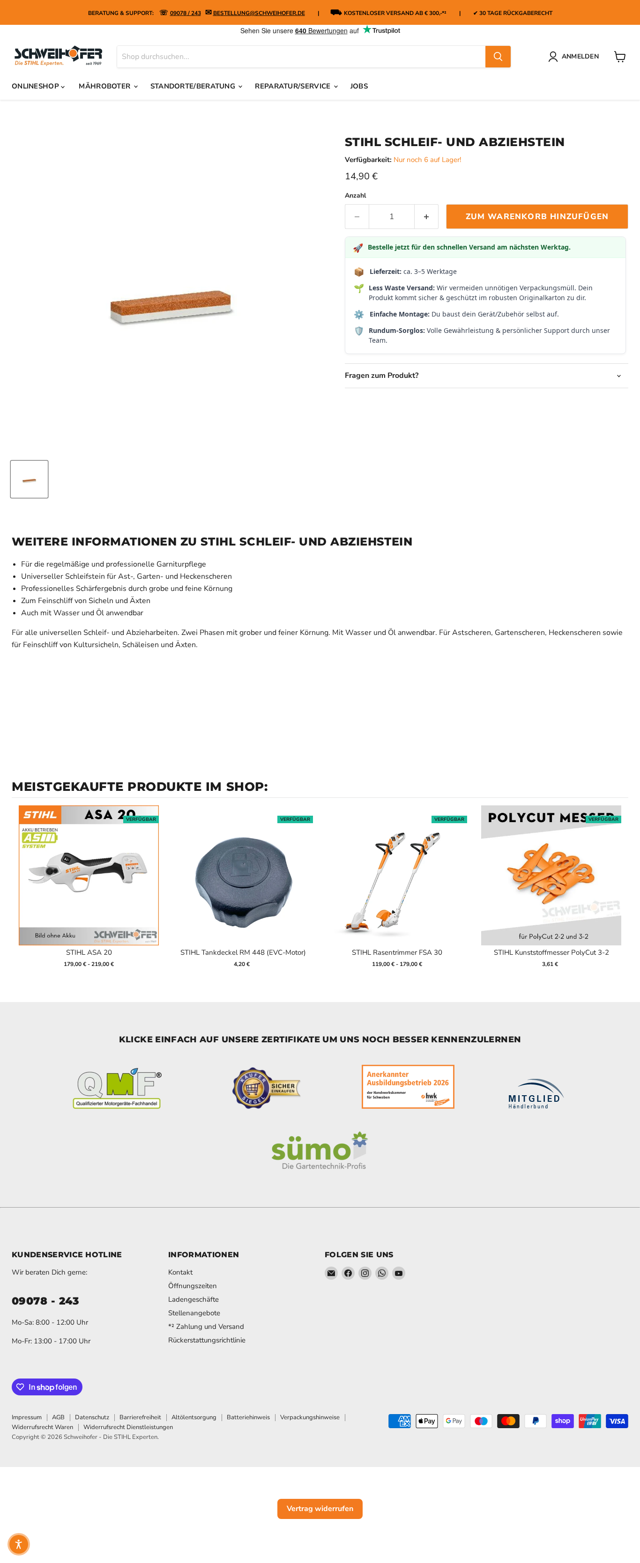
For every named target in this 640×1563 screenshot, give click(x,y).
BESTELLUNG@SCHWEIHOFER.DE (259, 13)
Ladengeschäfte (193, 1299)
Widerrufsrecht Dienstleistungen (128, 1427)
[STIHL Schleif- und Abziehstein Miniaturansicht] (29, 479)
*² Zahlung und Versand (206, 1326)
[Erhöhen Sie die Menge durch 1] (427, 216)
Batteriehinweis (248, 1417)
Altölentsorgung (193, 1417)
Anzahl (355, 195)
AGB (58, 1417)
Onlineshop (36, 86)
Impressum (27, 1417)
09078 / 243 (185, 13)
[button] (18, 1544)
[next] (619, 892)
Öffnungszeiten (192, 1285)
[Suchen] (498, 56)
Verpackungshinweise (310, 1417)
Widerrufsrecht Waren (42, 1427)
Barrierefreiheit (140, 1417)
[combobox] (301, 56)
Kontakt (180, 1272)
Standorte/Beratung (194, 86)
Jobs (359, 86)
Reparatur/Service (293, 86)
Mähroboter (105, 86)
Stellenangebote (194, 1313)
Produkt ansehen (89, 885)
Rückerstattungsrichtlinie (207, 1340)
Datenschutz (92, 1417)
